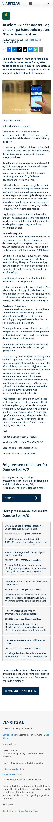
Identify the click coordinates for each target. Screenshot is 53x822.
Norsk (21, 811)
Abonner (10, 498)
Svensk (28, 811)
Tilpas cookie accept (12, 774)
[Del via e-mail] (41, 49)
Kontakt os (7, 735)
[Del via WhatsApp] (35, 49)
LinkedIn (6, 769)
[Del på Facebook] (9, 49)
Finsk (35, 811)
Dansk (5, 811)
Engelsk (13, 811)
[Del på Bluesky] (30, 49)
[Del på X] (19, 49)
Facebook (16, 769)
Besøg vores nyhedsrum (21, 691)
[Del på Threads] (25, 49)
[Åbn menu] (31, 3)
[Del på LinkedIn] (14, 49)
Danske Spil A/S (32, 40)
